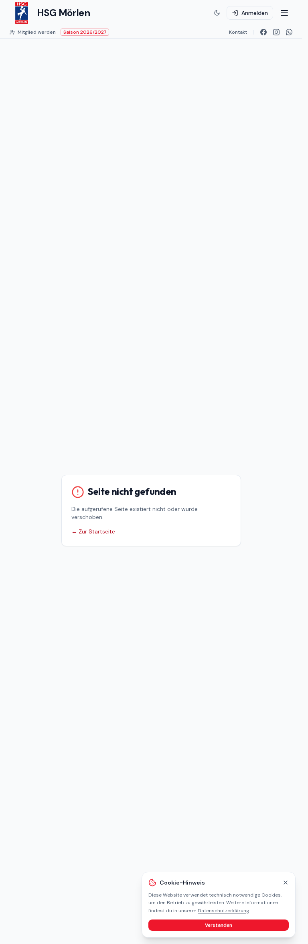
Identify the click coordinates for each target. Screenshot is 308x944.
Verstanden (218, 925)
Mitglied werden (37, 32)
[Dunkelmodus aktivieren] (217, 12)
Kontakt (238, 32)
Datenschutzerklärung (223, 910)
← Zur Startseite (93, 531)
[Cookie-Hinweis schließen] (285, 882)
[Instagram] (276, 32)
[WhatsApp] (289, 32)
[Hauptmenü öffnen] (284, 13)
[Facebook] (263, 32)
